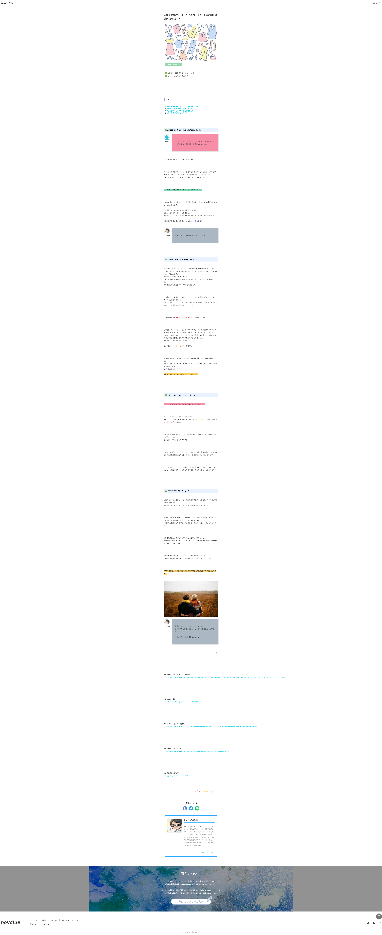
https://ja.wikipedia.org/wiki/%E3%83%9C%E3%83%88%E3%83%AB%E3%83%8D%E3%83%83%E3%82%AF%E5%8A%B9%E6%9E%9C (210, 726)
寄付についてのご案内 (191, 901)
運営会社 (44, 920)
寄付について (34, 924)
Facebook (185, 808)
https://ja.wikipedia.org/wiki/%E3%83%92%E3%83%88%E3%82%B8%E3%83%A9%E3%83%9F (196, 751)
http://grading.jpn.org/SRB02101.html (177, 776)
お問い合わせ (47, 924)
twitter (191, 808)
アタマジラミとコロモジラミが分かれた (180, 111)
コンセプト (33, 920)
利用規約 (54, 920)
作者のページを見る (208, 852)
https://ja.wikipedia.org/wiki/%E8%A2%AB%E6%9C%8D (183, 702)
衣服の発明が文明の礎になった (177, 113)
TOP (379, 917)
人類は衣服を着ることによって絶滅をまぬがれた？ (184, 106)
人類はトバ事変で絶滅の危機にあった (179, 109)
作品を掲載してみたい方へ (70, 920)
